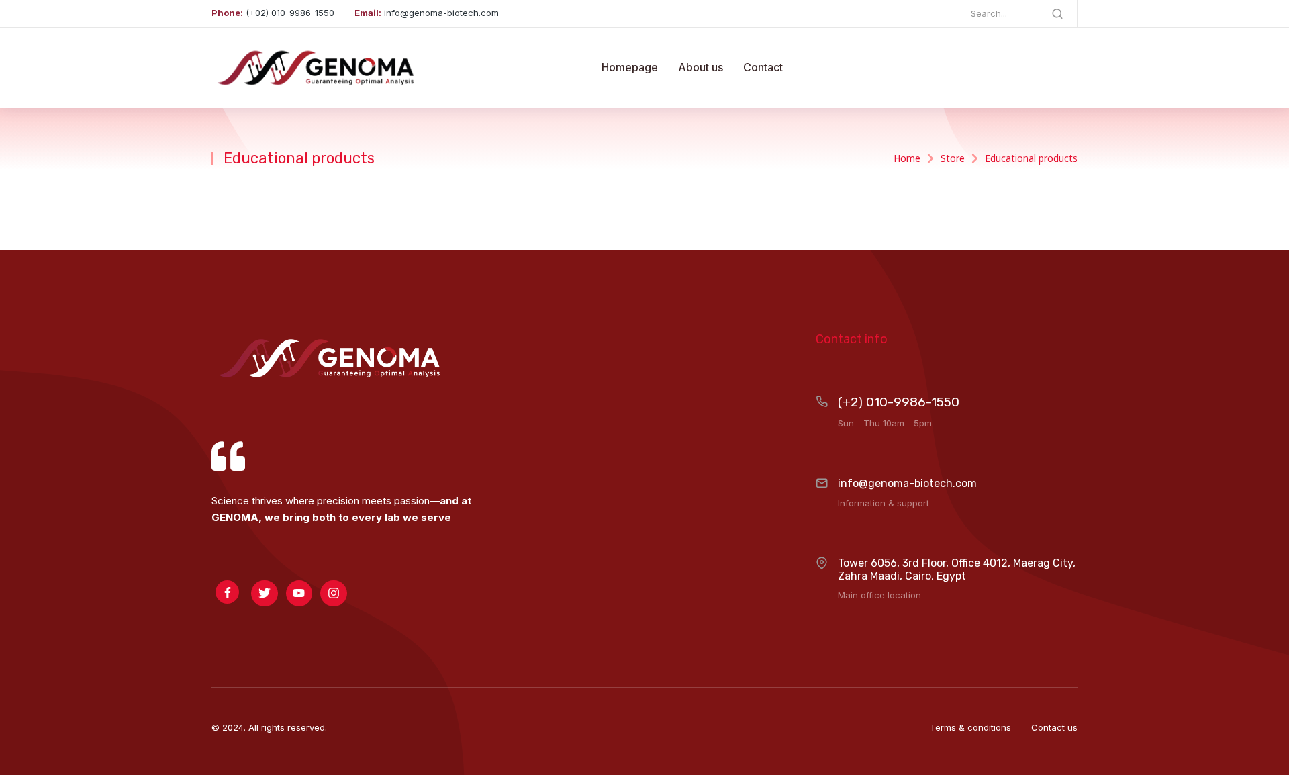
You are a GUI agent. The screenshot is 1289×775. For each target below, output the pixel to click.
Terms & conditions (970, 727)
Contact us (1054, 727)
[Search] (1057, 13)
